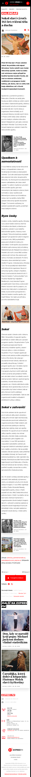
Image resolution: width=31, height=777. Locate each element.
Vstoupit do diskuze (16, 578)
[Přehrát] (27, 3)
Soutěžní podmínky (15, 755)
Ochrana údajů (15, 757)
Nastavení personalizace (11, 774)
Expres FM (10, 730)
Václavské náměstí (19, 596)
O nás (15, 759)
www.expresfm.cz (13, 737)
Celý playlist (14, 4)
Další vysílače (12, 716)
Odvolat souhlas (22, 774)
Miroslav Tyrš (22, 593)
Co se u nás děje (10, 702)
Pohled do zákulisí (11, 698)
